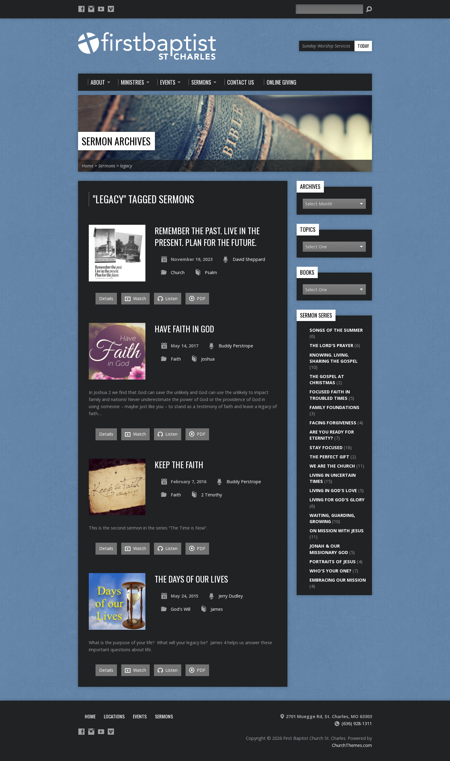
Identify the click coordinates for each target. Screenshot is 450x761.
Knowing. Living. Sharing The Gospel (333, 358)
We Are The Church (332, 466)
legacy (126, 166)
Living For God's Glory (337, 500)
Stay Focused (326, 447)
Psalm (211, 272)
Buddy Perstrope (236, 346)
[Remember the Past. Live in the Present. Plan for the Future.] (117, 278)
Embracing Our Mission (337, 580)
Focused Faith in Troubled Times (329, 395)
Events (140, 716)
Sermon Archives (116, 141)
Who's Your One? (330, 571)
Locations (114, 716)
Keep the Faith (179, 464)
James (217, 609)
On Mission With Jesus (336, 530)
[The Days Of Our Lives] (117, 626)
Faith (176, 359)
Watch (139, 298)
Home (87, 166)
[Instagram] (91, 9)
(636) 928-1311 (357, 723)
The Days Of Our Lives (191, 578)
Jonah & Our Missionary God (328, 549)
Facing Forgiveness (332, 423)
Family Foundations (334, 407)
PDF (200, 298)
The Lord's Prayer (331, 345)
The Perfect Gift (329, 457)
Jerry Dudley (231, 596)
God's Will (180, 609)
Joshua (208, 359)
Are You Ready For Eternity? (331, 435)
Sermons (106, 166)
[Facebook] (81, 9)
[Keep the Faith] (117, 511)
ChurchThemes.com (352, 745)
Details (106, 298)
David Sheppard (249, 259)
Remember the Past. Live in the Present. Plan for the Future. (207, 236)
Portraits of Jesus (332, 561)
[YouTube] (101, 9)
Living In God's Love (333, 490)
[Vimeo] (111, 9)
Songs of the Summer (336, 330)
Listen (171, 298)
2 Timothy (211, 495)
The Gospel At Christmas (326, 379)
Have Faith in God (184, 328)
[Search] (369, 9)
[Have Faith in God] (117, 376)
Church (178, 272)
